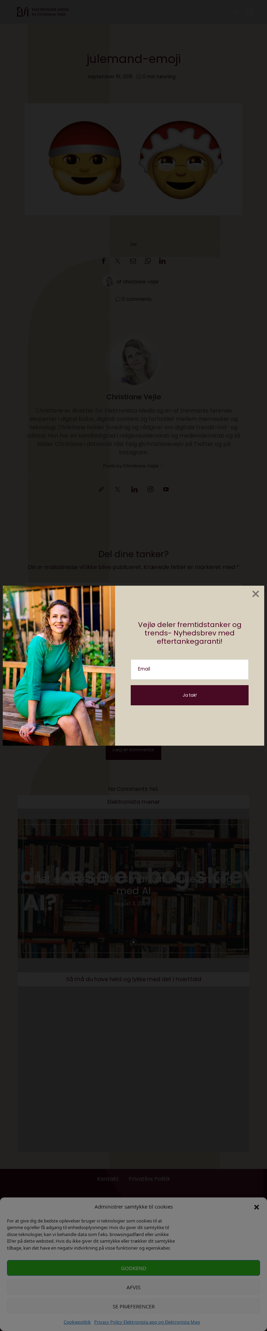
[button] (256, 1206)
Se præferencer (134, 1306)
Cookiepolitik (77, 1322)
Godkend (133, 1268)
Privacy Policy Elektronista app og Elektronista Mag (147, 1322)
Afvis (133, 1287)
